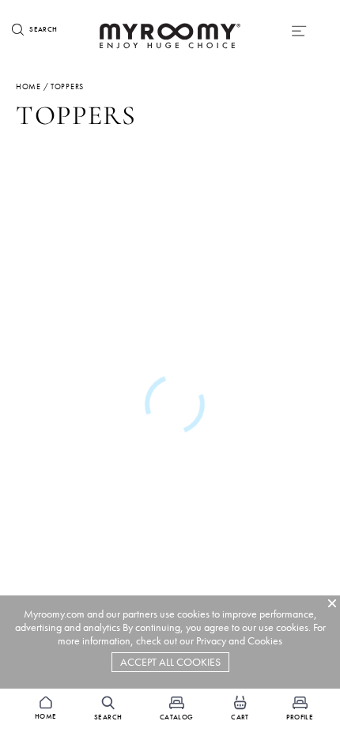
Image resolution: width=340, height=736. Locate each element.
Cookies (264, 641)
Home (28, 86)
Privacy (211, 641)
